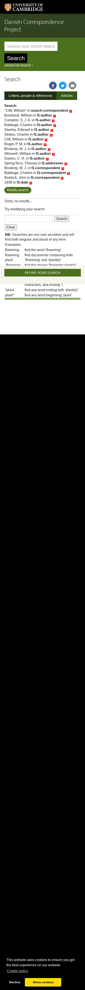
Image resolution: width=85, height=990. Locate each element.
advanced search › (18, 65)
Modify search (18, 190)
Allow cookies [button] (43, 982)
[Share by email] (72, 85)
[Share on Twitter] (62, 85)
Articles (67, 96)
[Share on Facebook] (53, 85)
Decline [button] (14, 982)
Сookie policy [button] (17, 971)
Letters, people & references (30, 96)
